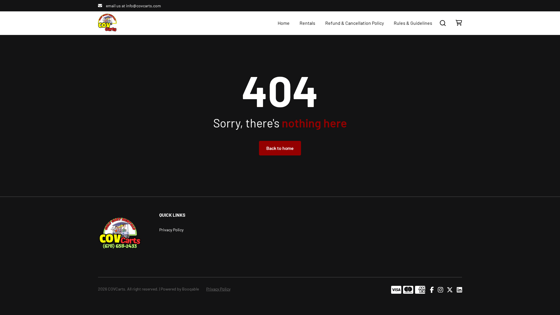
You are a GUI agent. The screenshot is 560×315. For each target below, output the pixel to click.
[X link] (449, 290)
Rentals (307, 23)
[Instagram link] (440, 290)
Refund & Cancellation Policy (354, 23)
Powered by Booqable (180, 288)
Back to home (280, 148)
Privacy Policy (171, 229)
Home (284, 23)
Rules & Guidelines (413, 23)
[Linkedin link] (459, 290)
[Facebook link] (432, 290)
